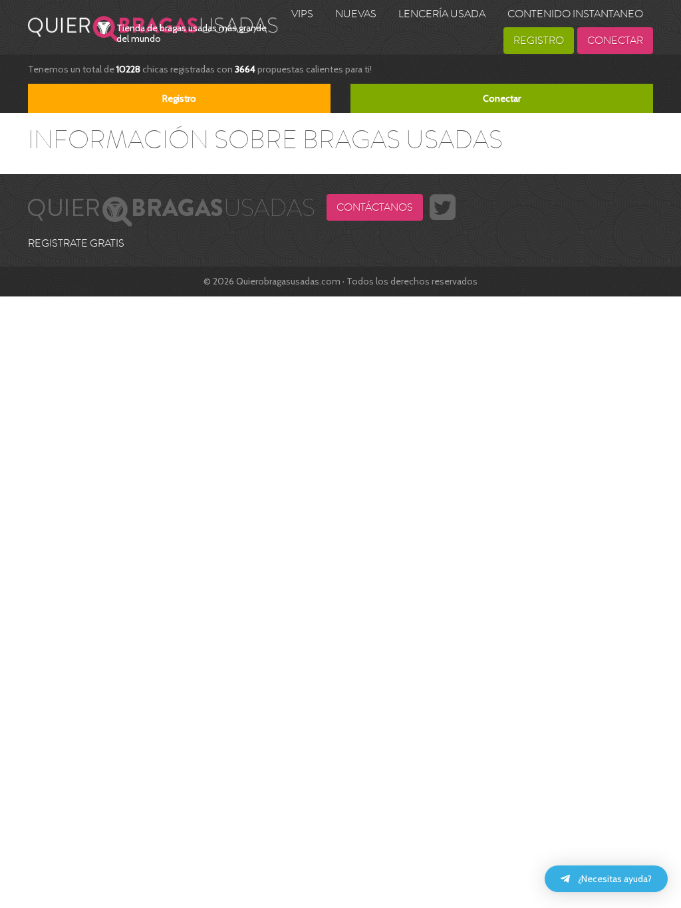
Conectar (615, 40)
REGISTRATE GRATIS (76, 243)
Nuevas (355, 14)
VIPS (302, 14)
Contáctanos (375, 207)
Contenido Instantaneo (575, 14)
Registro (538, 40)
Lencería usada (441, 14)
